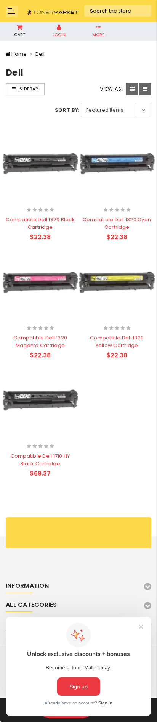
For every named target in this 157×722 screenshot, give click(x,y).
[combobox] (118, 11)
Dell (40, 54)
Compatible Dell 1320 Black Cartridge (40, 223)
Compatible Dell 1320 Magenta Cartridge (40, 341)
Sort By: (67, 110)
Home (19, 54)
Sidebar (28, 89)
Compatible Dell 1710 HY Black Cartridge (40, 459)
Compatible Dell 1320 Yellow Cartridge (117, 341)
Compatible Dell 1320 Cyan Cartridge (117, 223)
